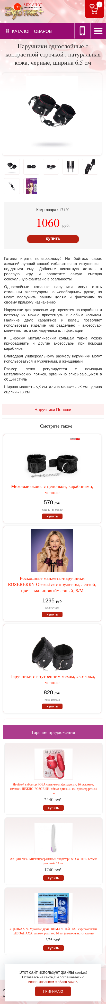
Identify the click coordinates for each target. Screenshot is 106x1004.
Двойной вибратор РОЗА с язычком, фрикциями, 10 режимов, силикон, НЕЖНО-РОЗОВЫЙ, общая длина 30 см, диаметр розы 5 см (53, 788)
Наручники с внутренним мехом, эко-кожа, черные (52, 679)
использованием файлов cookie (52, 981)
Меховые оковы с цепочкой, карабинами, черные (52, 489)
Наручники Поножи (52, 409)
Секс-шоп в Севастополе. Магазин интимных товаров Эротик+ (23, 11)
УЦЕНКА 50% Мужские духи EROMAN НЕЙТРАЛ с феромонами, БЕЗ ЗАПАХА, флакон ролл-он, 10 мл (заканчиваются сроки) (53, 931)
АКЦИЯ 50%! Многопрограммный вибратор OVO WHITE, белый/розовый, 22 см (53, 861)
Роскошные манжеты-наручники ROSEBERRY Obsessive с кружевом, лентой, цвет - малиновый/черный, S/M (52, 584)
